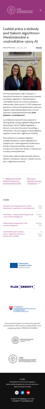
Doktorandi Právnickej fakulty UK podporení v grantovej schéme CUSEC (12, 181)
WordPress (23, 399)
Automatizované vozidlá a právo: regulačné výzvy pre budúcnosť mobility (13, 234)
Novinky (39, 48)
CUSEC (22, 379)
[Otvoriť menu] (40, 10)
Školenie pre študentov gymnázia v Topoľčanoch (34, 181)
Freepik (16, 401)
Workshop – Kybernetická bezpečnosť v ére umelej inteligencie (18, 215)
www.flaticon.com (27, 401)
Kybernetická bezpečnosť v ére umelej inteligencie (15, 224)
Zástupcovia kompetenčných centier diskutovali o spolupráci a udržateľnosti (18, 207)
